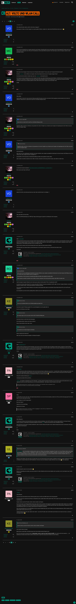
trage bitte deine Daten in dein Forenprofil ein (50, 355)
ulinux (19, 492)
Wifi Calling (18, 600)
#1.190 (72, 236)
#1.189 (72, 212)
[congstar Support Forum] (6, 2)
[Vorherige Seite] (2, 21)
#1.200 (72, 519)
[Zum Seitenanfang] (74, 602)
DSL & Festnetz (57, 356)
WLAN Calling (12, 600)
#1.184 (72, 93)
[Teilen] (73, 21)
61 (12, 21)
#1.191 (72, 265)
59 (8, 21)
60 (10, 21)
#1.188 (72, 189)
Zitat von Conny (22, 300)
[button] (55, 2)
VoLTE (3, 600)
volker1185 (22, 238)
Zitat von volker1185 (22, 119)
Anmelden (61, 2)
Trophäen (5, 40)
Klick (30, 375)
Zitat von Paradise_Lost (23, 522)
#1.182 (72, 47)
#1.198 (72, 466)
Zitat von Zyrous (22, 143)
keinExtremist (22, 344)
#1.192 (72, 297)
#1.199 (72, 490)
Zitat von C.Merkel (22, 448)
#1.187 (72, 165)
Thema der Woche (32, 357)
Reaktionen (5, 39)
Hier (43, 422)
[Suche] (72, 2)
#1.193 (72, 342)
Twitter (48, 357)
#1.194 (72, 366)
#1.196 (72, 416)
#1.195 (72, 392)
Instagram (52, 357)
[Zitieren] (72, 42)
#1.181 (72, 24)
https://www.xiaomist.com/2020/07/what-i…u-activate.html (40, 167)
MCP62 (38, 76)
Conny (22, 73)
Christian (37, 408)
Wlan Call (7, 600)
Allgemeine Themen (32, 356)
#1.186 (72, 140)
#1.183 (72, 69)
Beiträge (5, 41)
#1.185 (72, 116)
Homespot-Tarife (50, 356)
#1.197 (72, 445)
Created (38, 357)
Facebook (43, 357)
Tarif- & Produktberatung (41, 356)
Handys (61, 356)
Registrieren (67, 2)
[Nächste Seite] (14, 21)
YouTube (57, 357)
